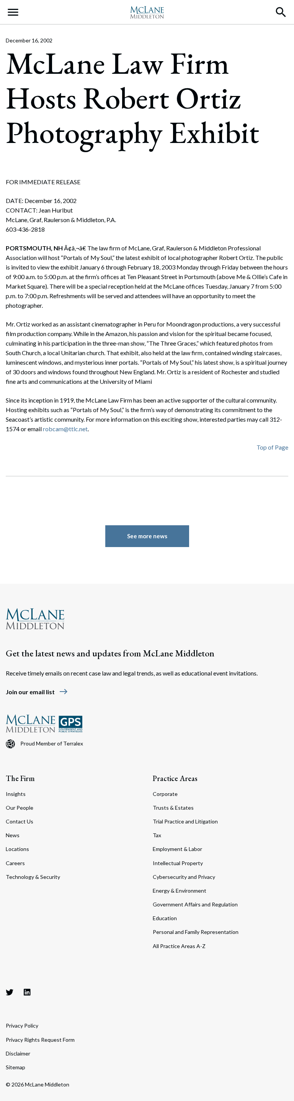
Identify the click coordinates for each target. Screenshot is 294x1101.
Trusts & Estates (173, 807)
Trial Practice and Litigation (185, 821)
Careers (15, 863)
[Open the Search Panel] (281, 12)
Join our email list (37, 691)
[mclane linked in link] (27, 992)
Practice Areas (175, 778)
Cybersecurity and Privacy (184, 877)
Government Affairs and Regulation (195, 904)
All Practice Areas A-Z (179, 946)
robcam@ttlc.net (65, 428)
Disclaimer (18, 1053)
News (13, 835)
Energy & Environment (179, 890)
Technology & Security (33, 877)
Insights (16, 794)
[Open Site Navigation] (13, 12)
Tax (157, 835)
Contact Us (19, 821)
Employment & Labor (177, 849)
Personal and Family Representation (195, 932)
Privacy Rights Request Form (40, 1039)
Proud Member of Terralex (51, 743)
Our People (19, 807)
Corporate (165, 794)
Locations (17, 849)
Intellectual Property (178, 863)
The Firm (20, 778)
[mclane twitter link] (9, 992)
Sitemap (15, 1067)
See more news (147, 536)
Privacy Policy (22, 1025)
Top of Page (272, 447)
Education (165, 918)
